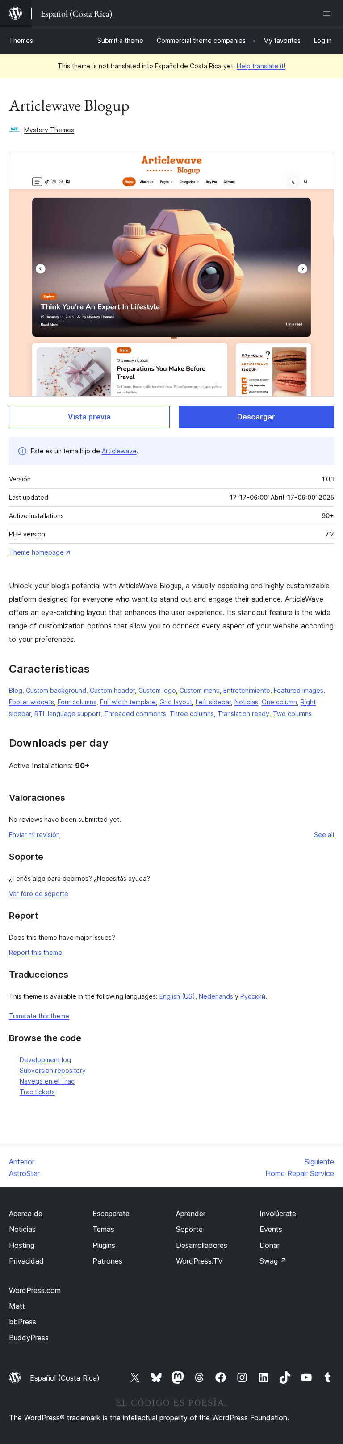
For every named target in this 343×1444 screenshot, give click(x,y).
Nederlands (216, 996)
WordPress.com (35, 1290)
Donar (269, 1245)
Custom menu (200, 690)
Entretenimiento (246, 690)
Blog (15, 690)
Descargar (256, 416)
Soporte (189, 1229)
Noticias (246, 702)
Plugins (103, 1245)
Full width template (128, 702)
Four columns (77, 702)
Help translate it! (261, 66)
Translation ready (243, 713)
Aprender (190, 1213)
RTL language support (67, 713)
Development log (45, 1059)
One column (279, 702)
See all (324, 834)
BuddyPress (29, 1337)
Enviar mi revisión (34, 834)
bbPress (22, 1321)
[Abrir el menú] (328, 13)
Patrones (107, 1260)
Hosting (21, 1245)
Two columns (292, 713)
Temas (103, 1229)
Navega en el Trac (47, 1081)
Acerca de (25, 1213)
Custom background (56, 690)
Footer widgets (31, 702)
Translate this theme (39, 1016)
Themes (21, 40)
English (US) (177, 996)
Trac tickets (37, 1092)
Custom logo (157, 690)
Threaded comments (135, 713)
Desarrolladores (201, 1245)
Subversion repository (53, 1070)
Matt (17, 1306)
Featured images (298, 690)
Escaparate (111, 1213)
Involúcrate (277, 1213)
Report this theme (35, 952)
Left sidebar (213, 702)
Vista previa (89, 416)
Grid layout (175, 702)
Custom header (112, 690)
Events (270, 1229)
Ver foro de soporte (38, 893)
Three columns (192, 713)
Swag (273, 1260)
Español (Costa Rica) (65, 1377)
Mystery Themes (49, 130)
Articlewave (119, 451)
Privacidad (26, 1260)
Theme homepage (36, 552)
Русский (252, 996)
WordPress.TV (199, 1260)
